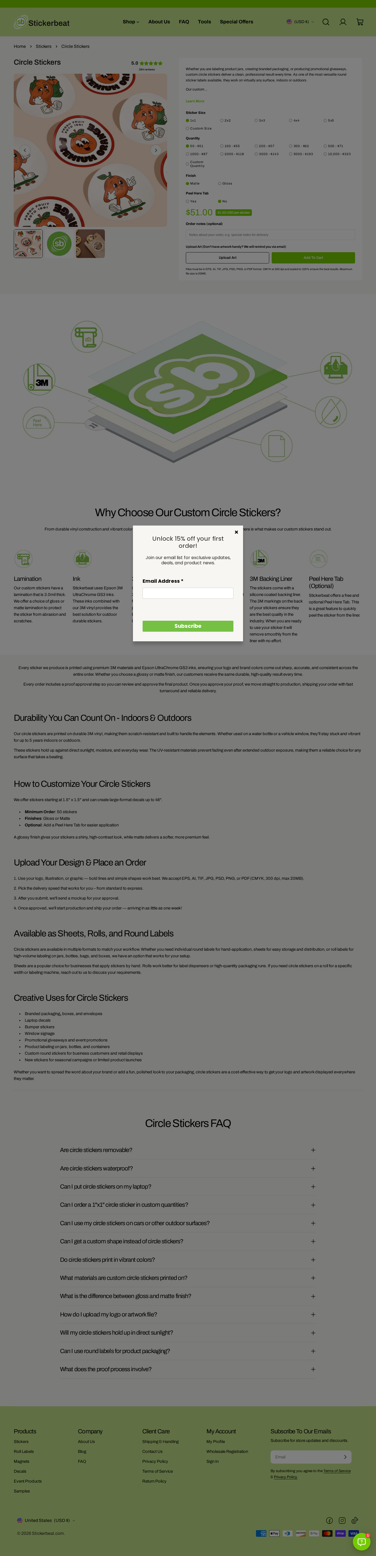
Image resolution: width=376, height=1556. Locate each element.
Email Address (163, 581)
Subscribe (188, 626)
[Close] (236, 532)
